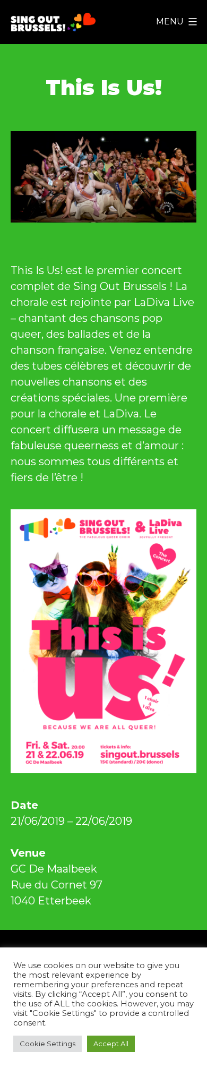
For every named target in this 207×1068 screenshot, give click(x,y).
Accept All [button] (110, 1043)
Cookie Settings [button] (47, 1043)
